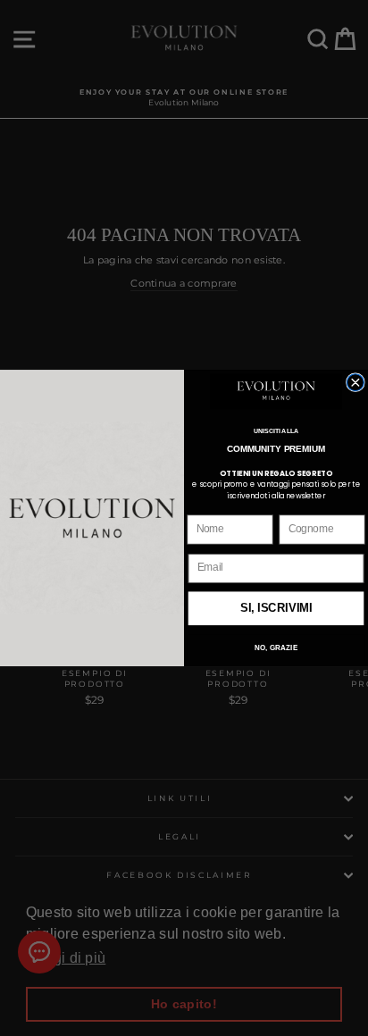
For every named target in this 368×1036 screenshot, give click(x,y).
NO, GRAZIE (276, 648)
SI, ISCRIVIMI (276, 608)
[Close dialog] (355, 382)
